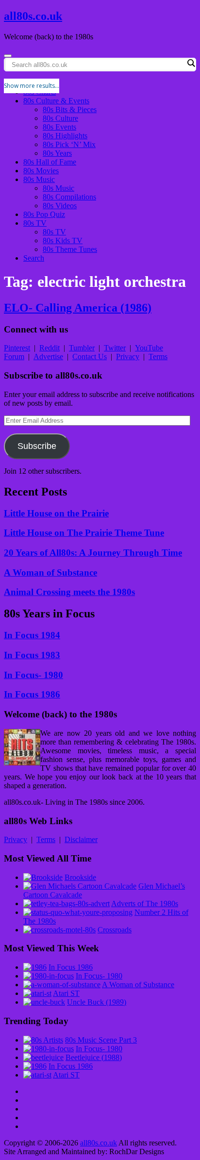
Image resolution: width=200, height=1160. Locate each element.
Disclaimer (81, 839)
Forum (14, 356)
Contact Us (89, 356)
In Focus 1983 (32, 655)
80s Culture (60, 118)
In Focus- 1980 (33, 675)
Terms (158, 356)
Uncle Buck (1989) (96, 1002)
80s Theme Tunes (70, 249)
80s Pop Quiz (44, 214)
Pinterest (17, 348)
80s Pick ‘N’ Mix (69, 144)
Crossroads (115, 930)
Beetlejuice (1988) (94, 1057)
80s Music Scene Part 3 (101, 1040)
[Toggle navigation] (8, 55)
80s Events (59, 127)
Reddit (49, 348)
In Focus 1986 (32, 694)
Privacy (127, 356)
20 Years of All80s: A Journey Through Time (93, 552)
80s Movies (41, 170)
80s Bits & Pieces (70, 109)
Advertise (48, 356)
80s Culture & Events (56, 101)
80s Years (57, 153)
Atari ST (66, 993)
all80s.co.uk (33, 16)
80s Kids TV (63, 240)
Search (33, 258)
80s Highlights (65, 136)
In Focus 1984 (32, 635)
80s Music (39, 179)
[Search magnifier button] (191, 63)
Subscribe (36, 446)
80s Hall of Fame (49, 162)
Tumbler (82, 348)
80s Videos (60, 205)
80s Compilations (69, 197)
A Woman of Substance (50, 572)
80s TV (35, 223)
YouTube (149, 348)
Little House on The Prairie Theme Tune (84, 533)
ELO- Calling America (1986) (77, 307)
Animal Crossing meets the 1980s (69, 592)
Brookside (80, 877)
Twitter (115, 348)
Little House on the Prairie (56, 513)
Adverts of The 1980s (144, 903)
